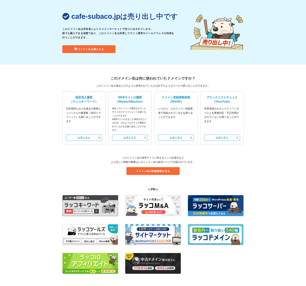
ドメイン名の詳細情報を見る (153, 171)
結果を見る (84, 137)
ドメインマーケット (110, 29)
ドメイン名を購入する (91, 49)
